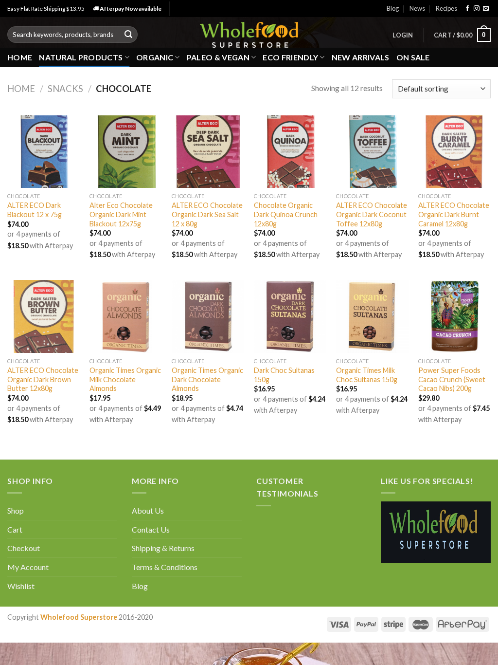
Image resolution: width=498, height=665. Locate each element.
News (417, 8)
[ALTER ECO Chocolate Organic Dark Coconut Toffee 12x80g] (372, 151)
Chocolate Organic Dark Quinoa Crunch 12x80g (286, 214)
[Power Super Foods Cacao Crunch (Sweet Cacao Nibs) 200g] (454, 316)
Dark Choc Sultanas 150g (284, 375)
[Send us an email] (486, 8)
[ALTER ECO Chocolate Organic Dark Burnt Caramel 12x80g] (454, 151)
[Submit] (128, 34)
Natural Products (81, 57)
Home (19, 57)
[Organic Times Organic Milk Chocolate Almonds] (125, 316)
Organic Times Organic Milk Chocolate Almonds (125, 379)
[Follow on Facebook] (467, 8)
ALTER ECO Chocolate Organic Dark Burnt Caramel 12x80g (453, 214)
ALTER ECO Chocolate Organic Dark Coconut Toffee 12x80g (371, 214)
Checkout (23, 548)
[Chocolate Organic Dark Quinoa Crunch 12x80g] (290, 151)
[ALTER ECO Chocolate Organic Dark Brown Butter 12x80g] (43, 316)
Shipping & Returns (163, 548)
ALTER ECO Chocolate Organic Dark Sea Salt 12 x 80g (207, 214)
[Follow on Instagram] (477, 8)
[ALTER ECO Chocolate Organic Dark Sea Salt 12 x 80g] (208, 151)
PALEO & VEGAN (218, 57)
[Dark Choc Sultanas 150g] (290, 316)
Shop (15, 510)
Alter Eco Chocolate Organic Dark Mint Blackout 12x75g (121, 214)
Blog (393, 8)
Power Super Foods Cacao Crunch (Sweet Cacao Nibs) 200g (451, 379)
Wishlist (21, 586)
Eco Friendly (290, 57)
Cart (14, 529)
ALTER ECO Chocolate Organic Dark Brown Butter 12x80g (42, 379)
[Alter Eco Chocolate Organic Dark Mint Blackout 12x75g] (125, 151)
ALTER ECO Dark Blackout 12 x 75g (34, 210)
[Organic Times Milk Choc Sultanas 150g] (372, 316)
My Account (28, 567)
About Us (148, 510)
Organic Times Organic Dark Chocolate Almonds (207, 379)
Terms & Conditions (164, 567)
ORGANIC (154, 57)
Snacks (65, 88)
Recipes (446, 8)
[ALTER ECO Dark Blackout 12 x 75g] (43, 151)
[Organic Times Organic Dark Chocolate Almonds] (208, 316)
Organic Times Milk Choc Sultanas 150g (366, 375)
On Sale (413, 57)
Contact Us (151, 529)
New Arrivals (361, 57)
